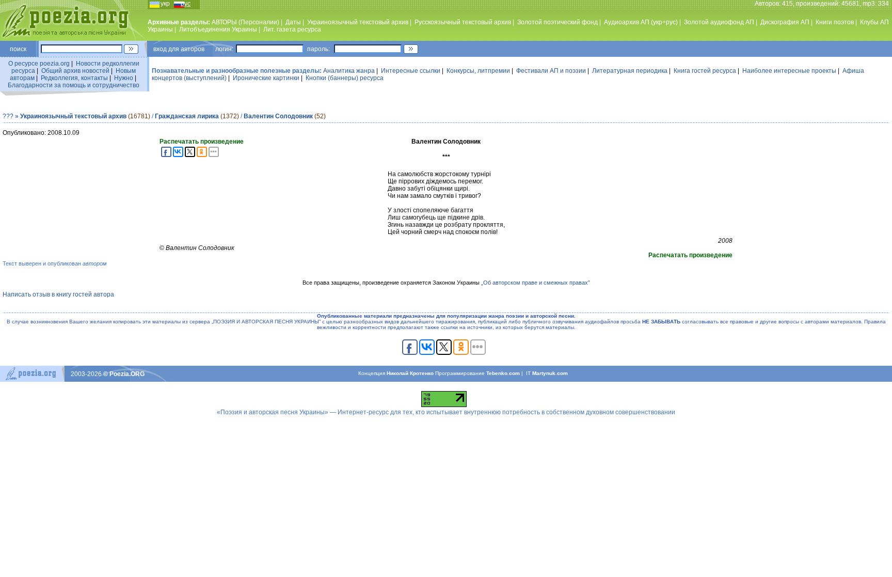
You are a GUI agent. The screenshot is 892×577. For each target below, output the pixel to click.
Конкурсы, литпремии (478, 70)
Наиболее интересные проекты (789, 70)
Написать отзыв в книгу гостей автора (58, 294)
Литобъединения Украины (218, 29)
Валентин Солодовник (278, 116)
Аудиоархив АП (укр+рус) (641, 22)
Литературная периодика (629, 70)
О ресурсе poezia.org (39, 63)
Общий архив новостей (75, 70)
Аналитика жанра (349, 70)
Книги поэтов (835, 22)
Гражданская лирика (187, 116)
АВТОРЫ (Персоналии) (245, 22)
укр (165, 3)
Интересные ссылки (410, 70)
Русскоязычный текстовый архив (463, 22)
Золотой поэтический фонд (557, 22)
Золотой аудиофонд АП (719, 22)
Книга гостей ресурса (705, 70)
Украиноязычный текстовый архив (357, 22)
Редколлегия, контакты (74, 78)
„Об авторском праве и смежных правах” (535, 282)
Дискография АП (784, 22)
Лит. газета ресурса (292, 29)
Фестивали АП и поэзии (551, 70)
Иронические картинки (266, 78)
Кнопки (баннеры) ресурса (345, 78)
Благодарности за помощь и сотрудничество (73, 85)
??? (8, 116)
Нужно (123, 78)
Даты (293, 22)
